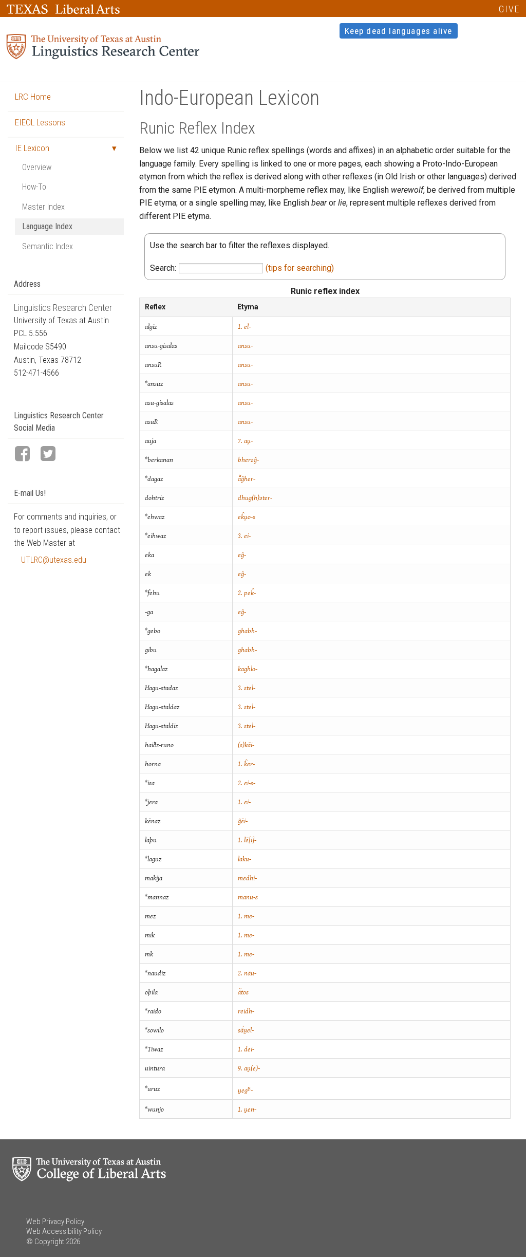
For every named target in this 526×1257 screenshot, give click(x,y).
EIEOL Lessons (40, 122)
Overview (36, 167)
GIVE (509, 9)
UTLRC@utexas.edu (53, 560)
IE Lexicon (32, 148)
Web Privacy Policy (55, 1221)
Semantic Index (47, 246)
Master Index (43, 207)
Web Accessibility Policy (64, 1231)
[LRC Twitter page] (52, 454)
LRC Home (33, 96)
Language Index (47, 226)
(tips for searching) (300, 268)
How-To (34, 187)
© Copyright (45, 1241)
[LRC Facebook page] (27, 454)
